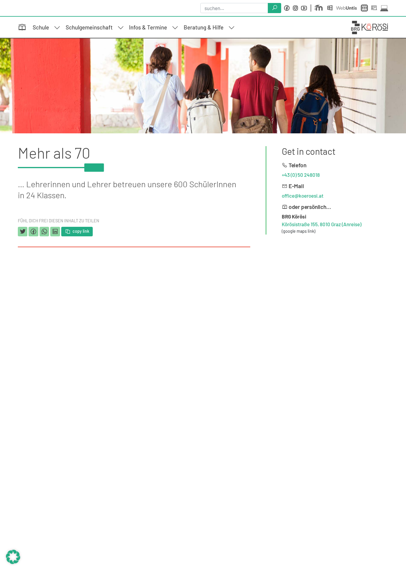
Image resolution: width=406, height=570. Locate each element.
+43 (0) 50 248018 (301, 175)
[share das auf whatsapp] (44, 231)
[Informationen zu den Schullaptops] (384, 8)
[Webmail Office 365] (331, 8)
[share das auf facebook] (33, 231)
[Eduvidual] (319, 8)
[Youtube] (304, 8)
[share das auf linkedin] (55, 231)
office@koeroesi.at (302, 196)
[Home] (24, 27)
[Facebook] (286, 8)
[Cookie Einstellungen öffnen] (13, 556)
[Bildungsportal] (364, 8)
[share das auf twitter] (22, 231)
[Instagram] (295, 8)
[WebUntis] (347, 8)
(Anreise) (351, 224)
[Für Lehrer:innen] (375, 8)
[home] (369, 27)
